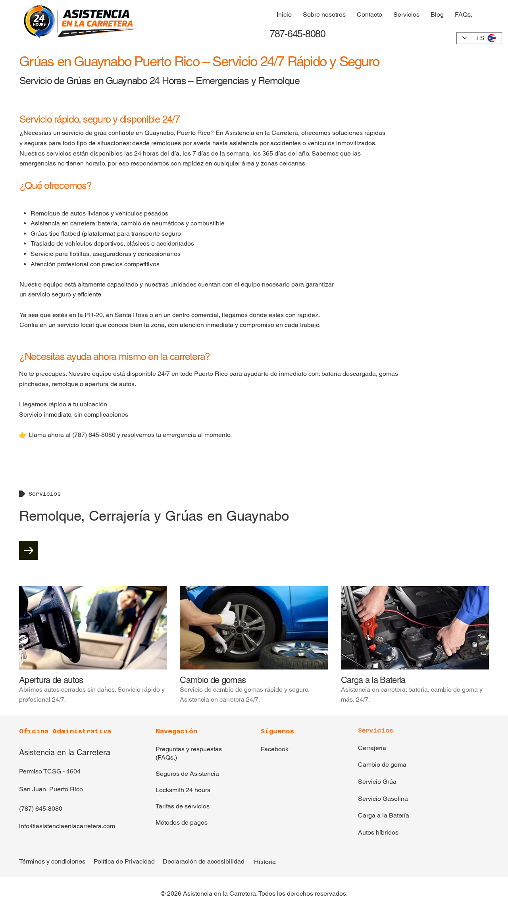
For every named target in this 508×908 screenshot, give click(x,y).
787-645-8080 (296, 34)
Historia (265, 862)
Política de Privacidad (124, 861)
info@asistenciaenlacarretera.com (67, 826)
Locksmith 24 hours (183, 790)
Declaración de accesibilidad (203, 861)
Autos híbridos (378, 832)
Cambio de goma (382, 764)
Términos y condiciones (52, 861)
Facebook (275, 749)
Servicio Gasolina (383, 798)
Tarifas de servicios (183, 806)
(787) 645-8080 (40, 808)
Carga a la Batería (383, 815)
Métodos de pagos (182, 822)
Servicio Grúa (377, 781)
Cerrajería (372, 748)
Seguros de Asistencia (187, 773)
